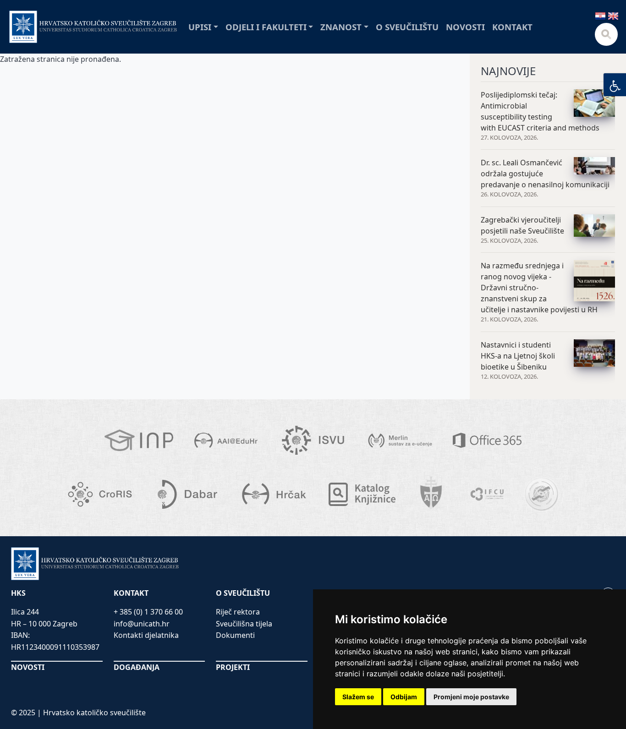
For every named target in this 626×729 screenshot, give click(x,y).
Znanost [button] (341, 27)
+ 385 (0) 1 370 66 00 (148, 612)
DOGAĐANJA (136, 667)
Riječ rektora (238, 612)
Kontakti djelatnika (146, 635)
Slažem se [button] (358, 697)
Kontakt (512, 27)
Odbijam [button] (403, 697)
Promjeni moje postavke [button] (471, 697)
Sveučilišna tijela (244, 624)
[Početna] (93, 27)
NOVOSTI (27, 667)
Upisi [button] (199, 27)
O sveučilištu (407, 27)
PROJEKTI (233, 667)
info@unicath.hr (142, 624)
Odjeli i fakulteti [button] (266, 27)
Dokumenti (235, 635)
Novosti (465, 27)
